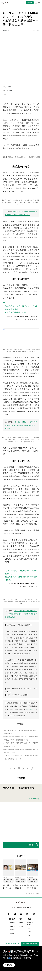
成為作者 (12, 930)
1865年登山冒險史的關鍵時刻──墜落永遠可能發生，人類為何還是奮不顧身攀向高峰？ (21, 613)
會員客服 (20, 926)
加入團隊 (12, 933)
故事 (10, 90)
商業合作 (12, 926)
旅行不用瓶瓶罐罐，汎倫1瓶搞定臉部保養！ (20, 886)
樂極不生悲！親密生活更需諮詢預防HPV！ (32, 886)
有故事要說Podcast (30, 923)
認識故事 (12, 923)
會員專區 (20, 923)
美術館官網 (31, 709)
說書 (29, 931)
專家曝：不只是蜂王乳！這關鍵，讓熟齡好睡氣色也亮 (8, 886)
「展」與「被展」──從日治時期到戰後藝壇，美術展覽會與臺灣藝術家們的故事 (21, 425)
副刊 (29, 935)
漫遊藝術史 (6, 31)
